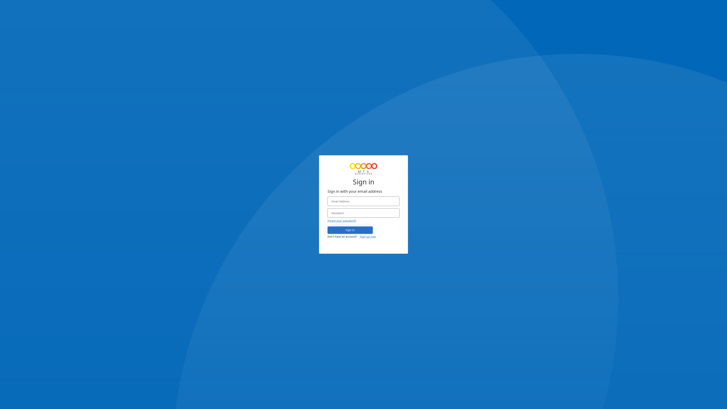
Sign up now (368, 236)
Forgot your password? (342, 220)
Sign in (350, 230)
